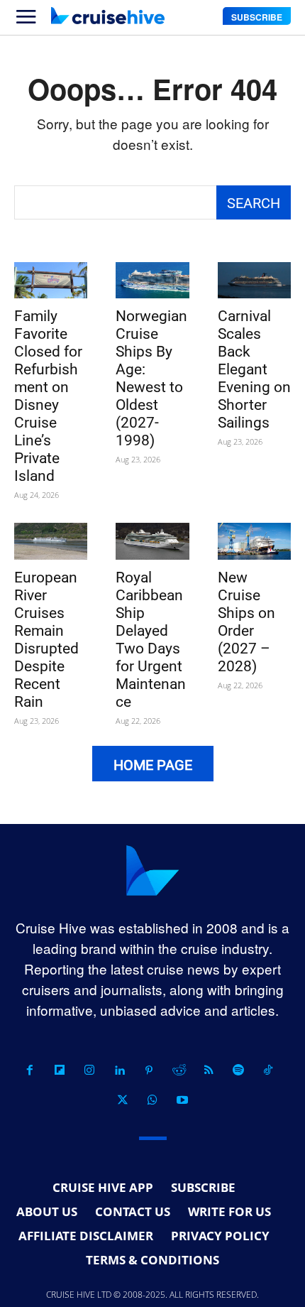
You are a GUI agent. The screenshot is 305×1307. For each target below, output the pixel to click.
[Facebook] (29, 1070)
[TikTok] (268, 1070)
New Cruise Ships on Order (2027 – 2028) (246, 622)
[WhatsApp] (152, 1100)
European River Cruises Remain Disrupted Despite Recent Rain (46, 639)
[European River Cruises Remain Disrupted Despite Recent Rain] (50, 541)
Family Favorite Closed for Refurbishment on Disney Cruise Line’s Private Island (48, 396)
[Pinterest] (149, 1070)
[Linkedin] (119, 1070)
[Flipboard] (59, 1070)
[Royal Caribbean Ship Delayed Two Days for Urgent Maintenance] (152, 541)
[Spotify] (238, 1070)
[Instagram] (89, 1070)
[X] (122, 1100)
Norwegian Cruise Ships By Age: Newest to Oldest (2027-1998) (151, 378)
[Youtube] (182, 1100)
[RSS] (208, 1070)
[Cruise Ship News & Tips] (108, 15)
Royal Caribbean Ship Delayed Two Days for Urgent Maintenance (151, 639)
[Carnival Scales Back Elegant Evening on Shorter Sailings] (254, 280)
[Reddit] (178, 1070)
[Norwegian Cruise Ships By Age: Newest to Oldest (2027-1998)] (152, 280)
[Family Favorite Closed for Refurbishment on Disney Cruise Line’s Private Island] (50, 280)
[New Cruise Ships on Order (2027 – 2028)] (254, 541)
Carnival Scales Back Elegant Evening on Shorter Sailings (254, 369)
